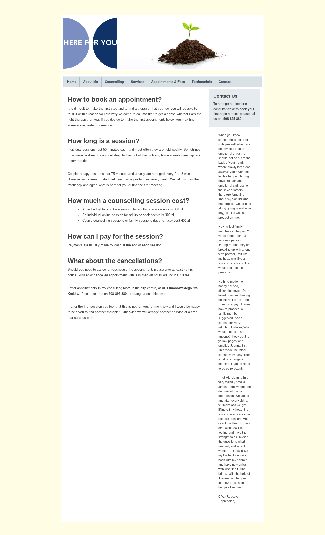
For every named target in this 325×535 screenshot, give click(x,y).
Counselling (114, 82)
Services (137, 82)
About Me (90, 82)
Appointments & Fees (168, 82)
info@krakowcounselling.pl (169, 515)
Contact (225, 82)
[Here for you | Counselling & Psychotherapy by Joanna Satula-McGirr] (90, 67)
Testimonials (202, 82)
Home (71, 82)
